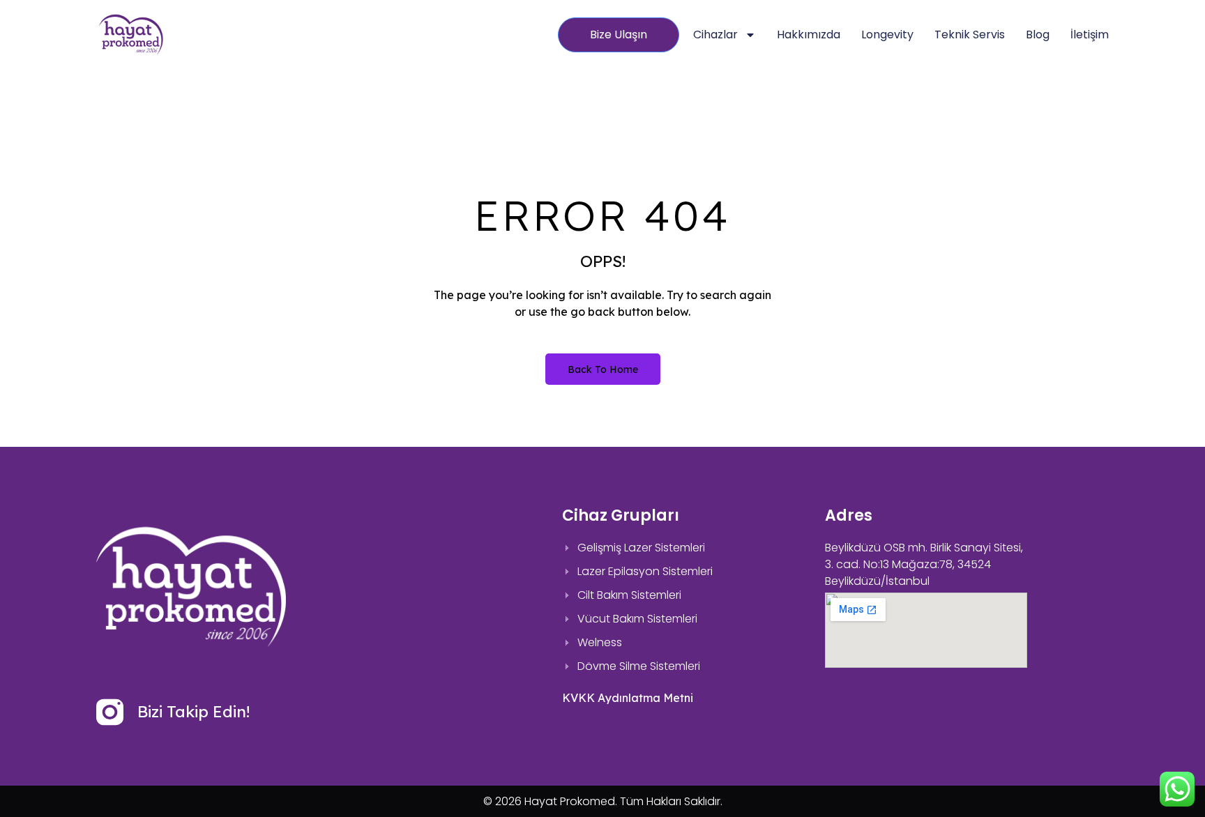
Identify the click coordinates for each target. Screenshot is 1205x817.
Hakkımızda (808, 34)
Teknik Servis (969, 34)
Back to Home (603, 369)
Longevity (887, 34)
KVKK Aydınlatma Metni (627, 698)
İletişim (1089, 34)
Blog (1037, 34)
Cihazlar (715, 34)
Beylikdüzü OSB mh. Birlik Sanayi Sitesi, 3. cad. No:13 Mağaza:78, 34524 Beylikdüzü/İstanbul (924, 564)
